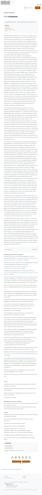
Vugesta (23, 191)
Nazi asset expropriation (9, 29)
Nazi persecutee (8, 28)
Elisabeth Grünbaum (12, 163)
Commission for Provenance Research (19, 482)
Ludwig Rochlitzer (22, 180)
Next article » (26, 461)
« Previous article (16, 461)
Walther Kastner (17, 137)
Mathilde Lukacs (18, 90)
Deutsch (24, 476)
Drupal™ (14, 489)
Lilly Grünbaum (20, 65)
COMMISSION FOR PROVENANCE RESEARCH (11, 469)
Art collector (7, 26)
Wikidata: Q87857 (8, 448)
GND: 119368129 (8, 445)
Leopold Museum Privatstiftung (30, 218)
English (24, 477)
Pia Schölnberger (8, 249)
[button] (12, 457)
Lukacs (15, 206)
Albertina (6, 233)
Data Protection (8, 478)
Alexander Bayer (7, 185)
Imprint (6, 476)
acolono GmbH (33, 489)
